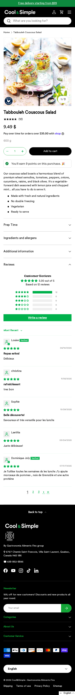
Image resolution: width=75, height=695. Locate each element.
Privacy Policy (42, 686)
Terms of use (23, 686)
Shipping (8, 686)
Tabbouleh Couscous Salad (27, 32)
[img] (11, 348)
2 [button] (33, 492)
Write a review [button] (37, 317)
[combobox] (37, 21)
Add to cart (50, 151)
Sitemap (57, 686)
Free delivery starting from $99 (37, 3)
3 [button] (39, 492)
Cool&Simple (18, 680)
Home (6, 32)
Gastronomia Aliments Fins (22, 546)
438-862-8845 (15, 562)
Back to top (35, 512)
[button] (62, 12)
